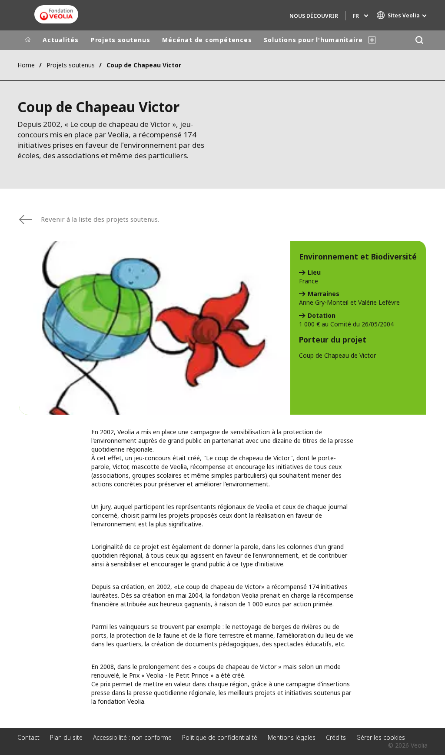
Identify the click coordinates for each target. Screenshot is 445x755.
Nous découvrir (313, 16)
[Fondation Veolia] (56, 14)
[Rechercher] (419, 40)
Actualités (61, 40)
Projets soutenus (120, 40)
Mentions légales (291, 737)
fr (356, 16)
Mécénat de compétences (207, 40)
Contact (28, 737)
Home (26, 65)
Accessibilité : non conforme (132, 737)
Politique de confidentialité (219, 737)
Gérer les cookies (380, 737)
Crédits (336, 737)
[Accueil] (28, 40)
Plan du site (66, 737)
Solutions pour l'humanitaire (313, 40)
